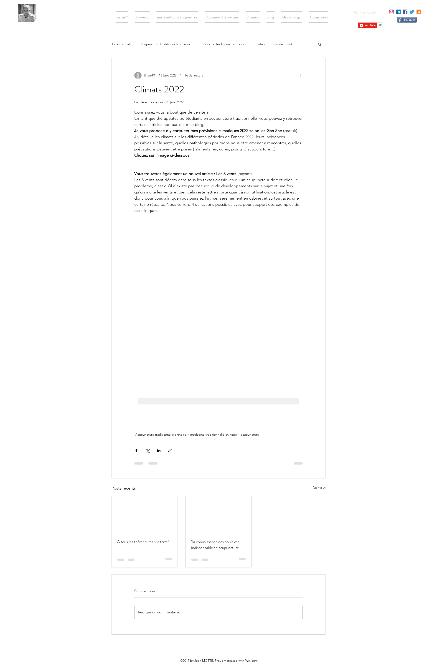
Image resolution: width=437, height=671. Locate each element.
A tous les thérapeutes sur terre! (143, 542)
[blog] (419, 12)
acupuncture (250, 434)
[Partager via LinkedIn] (159, 450)
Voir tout (319, 487)
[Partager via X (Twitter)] (147, 450)
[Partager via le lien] (170, 450)
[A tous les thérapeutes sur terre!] (145, 514)
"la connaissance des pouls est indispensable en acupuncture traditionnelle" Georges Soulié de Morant (217, 545)
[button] (320, 44)
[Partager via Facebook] (136, 450)
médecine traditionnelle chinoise (224, 44)
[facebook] (405, 12)
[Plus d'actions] (300, 75)
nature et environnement (274, 44)
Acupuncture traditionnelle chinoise (166, 44)
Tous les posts (121, 44)
